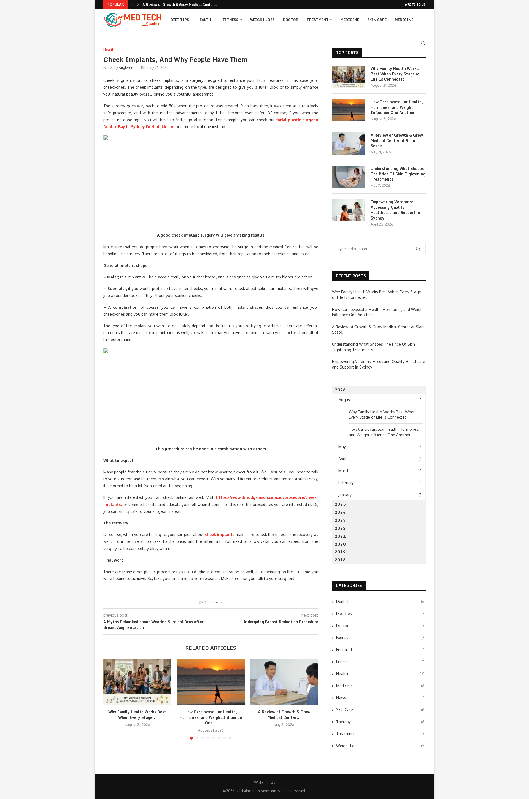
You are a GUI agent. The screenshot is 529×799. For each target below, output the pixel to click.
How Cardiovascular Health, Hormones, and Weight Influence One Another (397, 107)
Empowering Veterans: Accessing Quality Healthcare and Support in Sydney (395, 210)
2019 (340, 552)
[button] (132, 4)
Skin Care (377, 19)
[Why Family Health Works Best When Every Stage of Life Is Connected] (137, 682)
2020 (340, 544)
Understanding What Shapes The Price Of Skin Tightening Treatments (398, 174)
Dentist (381, 601)
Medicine (350, 19)
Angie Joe (126, 68)
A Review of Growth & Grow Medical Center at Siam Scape (397, 140)
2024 (340, 512)
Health (204, 19)
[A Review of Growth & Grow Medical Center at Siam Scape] (284, 682)
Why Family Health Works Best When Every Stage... (137, 715)
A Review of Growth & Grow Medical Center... (179, 4)
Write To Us (415, 4)
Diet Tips (180, 19)
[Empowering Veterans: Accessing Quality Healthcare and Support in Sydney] (348, 210)
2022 (340, 528)
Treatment (318, 19)
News (381, 697)
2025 (340, 504)
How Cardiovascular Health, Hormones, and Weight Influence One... (211, 717)
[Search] (423, 43)
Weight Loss (262, 19)
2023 (340, 520)
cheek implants (220, 534)
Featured (381, 649)
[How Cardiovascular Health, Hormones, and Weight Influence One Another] (211, 682)
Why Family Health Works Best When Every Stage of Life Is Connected (395, 74)
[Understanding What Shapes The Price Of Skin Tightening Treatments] (348, 177)
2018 (340, 560)
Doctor (290, 19)
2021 (340, 536)
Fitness (230, 19)
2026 (340, 390)
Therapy (381, 721)
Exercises (381, 637)
